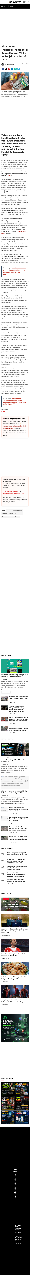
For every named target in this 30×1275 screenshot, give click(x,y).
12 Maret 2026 (5, 981)
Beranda (4, 6)
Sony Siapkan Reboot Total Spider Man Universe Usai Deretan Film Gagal (14, 1001)
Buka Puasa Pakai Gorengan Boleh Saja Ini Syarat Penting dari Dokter (14, 978)
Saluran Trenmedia (12, 491)
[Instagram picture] (8, 1089)
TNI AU (9, 175)
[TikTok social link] (15, 1197)
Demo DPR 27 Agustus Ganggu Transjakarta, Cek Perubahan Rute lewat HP (18, 818)
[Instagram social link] (15, 1184)
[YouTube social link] (15, 1192)
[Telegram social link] (18, 69)
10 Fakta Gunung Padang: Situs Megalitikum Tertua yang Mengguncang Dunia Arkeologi (15, 904)
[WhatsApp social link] (15, 69)
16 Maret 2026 (25, 64)
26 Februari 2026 (5, 1004)
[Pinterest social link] (9, 69)
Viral (11, 6)
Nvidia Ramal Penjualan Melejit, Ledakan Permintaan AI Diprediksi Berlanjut (18, 809)
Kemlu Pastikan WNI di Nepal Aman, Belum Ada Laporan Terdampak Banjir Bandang (18, 838)
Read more (6, 692)
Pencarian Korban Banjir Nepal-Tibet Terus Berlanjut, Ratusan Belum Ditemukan (18, 828)
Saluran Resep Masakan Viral (13, 494)
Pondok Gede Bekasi (14, 511)
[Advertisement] (15, 27)
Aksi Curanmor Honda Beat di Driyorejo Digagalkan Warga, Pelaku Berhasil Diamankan (18, 719)
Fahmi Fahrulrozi (10, 64)
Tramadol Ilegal (15, 514)
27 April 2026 (4, 679)
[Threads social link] (15, 1188)
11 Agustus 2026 (6, 908)
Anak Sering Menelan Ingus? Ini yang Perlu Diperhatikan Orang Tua (17, 854)
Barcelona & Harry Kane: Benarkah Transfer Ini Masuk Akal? (13, 955)
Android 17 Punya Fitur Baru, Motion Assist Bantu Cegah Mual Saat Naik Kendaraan (13, 760)
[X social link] (6, 69)
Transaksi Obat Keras (10, 517)
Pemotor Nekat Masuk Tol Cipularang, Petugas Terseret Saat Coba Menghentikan (18, 728)
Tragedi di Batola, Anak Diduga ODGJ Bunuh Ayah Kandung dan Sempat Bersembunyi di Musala (17, 708)
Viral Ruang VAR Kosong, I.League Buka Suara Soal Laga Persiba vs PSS (14, 676)
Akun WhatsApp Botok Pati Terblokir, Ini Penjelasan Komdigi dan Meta (14, 792)
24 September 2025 (6, 935)
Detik (3, 412)
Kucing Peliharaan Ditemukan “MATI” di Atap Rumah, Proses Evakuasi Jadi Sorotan (18, 698)
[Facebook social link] (3, 69)
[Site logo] (15, 2)
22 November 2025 (6, 958)
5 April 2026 (12, 702)
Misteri (6, 899)
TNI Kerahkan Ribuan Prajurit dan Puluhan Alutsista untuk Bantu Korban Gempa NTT (16, 874)
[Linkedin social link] (12, 69)
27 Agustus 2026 (5, 764)
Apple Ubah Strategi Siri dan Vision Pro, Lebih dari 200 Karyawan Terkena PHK (16, 861)
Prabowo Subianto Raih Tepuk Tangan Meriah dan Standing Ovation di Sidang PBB (14, 931)
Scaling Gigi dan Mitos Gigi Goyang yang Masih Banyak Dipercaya (16, 881)
